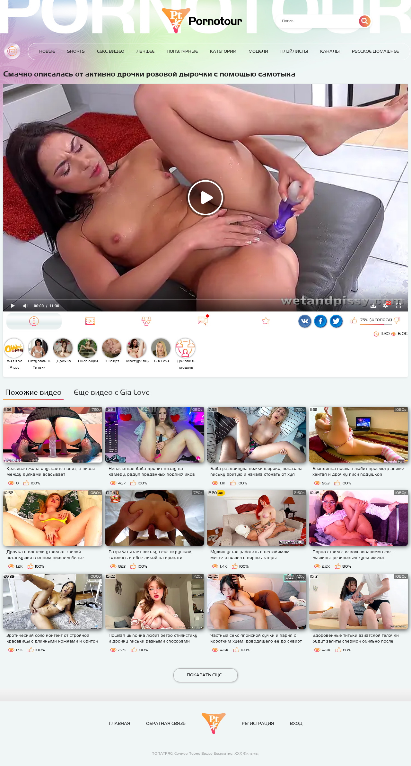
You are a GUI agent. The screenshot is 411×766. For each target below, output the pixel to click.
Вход (296, 723)
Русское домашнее (375, 51)
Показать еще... (205, 674)
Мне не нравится (397, 321)
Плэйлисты (294, 51)
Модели (258, 51)
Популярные (182, 51)
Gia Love (162, 361)
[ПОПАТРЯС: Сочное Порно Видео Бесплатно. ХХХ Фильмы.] (213, 723)
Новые (47, 51)
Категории (223, 51)
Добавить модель (186, 364)
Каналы (330, 51)
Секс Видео (110, 51)
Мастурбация (137, 361)
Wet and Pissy (14, 364)
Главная (12, 51)
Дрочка (64, 361)
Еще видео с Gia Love (111, 392)
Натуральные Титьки (39, 364)
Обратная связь (166, 723)
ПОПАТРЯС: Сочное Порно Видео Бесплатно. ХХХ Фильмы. (205, 753)
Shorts (76, 51)
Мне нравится (354, 321)
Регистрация (258, 723)
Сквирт (112, 361)
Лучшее (145, 51)
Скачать (373, 306)
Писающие (88, 361)
